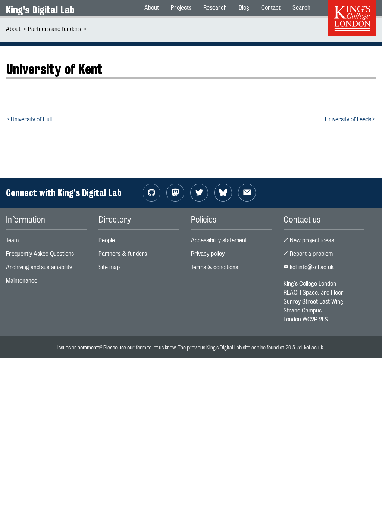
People (106, 240)
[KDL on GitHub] (151, 193)
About (13, 28)
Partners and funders (54, 28)
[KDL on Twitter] (199, 193)
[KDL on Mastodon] (175, 193)
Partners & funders (122, 253)
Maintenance (21, 280)
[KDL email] (247, 193)
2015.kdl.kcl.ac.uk (304, 347)
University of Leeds (348, 119)
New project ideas (311, 240)
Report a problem (310, 253)
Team (12, 240)
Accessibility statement (219, 240)
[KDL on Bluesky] (223, 193)
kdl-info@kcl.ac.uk (311, 267)
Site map (109, 267)
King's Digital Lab (40, 10)
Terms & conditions (214, 267)
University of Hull (31, 119)
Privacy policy (208, 253)
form (141, 347)
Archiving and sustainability (39, 267)
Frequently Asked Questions (40, 253)
